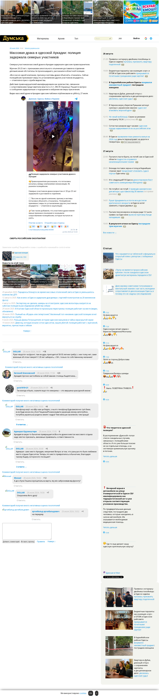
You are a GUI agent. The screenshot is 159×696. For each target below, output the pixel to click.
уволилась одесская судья (121, 98)
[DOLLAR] (6, 351)
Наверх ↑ (27, 331)
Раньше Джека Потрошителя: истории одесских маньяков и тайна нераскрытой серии (53, 320)
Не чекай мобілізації (118, 116)
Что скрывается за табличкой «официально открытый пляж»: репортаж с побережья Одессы (135, 256)
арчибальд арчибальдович (45, 511)
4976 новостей (17, 257)
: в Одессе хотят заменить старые (127, 204)
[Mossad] (6, 476)
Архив (61, 38)
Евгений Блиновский (24, 373)
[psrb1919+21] (9, 392)
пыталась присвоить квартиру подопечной (130, 63)
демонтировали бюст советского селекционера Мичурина (131, 181)
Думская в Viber (113, 573)
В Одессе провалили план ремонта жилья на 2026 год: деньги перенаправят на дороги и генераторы (46, 19)
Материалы (43, 38)
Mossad (17, 478)
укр (120, 38)
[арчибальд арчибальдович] (15, 509)
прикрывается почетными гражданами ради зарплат (129, 74)
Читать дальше (110, 456)
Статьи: (107, 248)
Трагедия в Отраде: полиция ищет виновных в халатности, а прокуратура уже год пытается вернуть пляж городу (16, 283)
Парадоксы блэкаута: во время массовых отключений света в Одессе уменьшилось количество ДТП (48, 293)
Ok (90, 693)
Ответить (17, 362)
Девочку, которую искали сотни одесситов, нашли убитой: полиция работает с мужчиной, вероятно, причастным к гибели (50, 324)
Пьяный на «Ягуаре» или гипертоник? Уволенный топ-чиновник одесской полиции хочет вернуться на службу (49, 315)
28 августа (108, 53)
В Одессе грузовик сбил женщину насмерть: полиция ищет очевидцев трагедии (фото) (43, 283)
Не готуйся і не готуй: (119, 189)
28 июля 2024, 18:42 (32, 478)
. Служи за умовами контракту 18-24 (127, 118)
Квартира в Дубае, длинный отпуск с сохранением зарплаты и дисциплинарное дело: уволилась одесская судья (15, 19)
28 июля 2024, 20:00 (34, 448)
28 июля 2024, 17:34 (46, 373)
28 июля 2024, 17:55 (48, 431)
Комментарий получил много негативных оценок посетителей (34, 367)
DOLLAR (17, 351)
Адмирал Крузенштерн (25, 431)
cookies (83, 693)
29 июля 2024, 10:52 (70, 511)
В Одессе (113, 136)
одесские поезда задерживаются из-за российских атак (130, 127)
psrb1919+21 (22, 387)
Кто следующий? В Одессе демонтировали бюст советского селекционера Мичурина (106, 20)
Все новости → (110, 232)
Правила (41, 541)
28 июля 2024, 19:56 (35, 492)
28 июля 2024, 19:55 (34, 406)
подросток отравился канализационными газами (123, 160)
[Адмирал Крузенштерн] (6, 436)
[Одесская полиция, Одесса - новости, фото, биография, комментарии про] (7, 260)
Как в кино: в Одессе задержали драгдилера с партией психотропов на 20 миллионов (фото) (48, 298)
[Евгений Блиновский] (6, 378)
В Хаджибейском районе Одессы (125, 82)
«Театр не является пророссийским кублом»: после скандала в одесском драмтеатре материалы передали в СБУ (133, 272)
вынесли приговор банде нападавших (130, 216)
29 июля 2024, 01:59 (39, 387)
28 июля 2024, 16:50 (32, 351)
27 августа (108, 151)
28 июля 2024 (14, 48)
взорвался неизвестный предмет (130, 83)
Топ (76, 38)
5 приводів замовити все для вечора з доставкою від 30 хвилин (130, 190)
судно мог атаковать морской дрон (128, 109)
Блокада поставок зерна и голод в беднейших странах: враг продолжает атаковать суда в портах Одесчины (75, 19)
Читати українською (32, 48)
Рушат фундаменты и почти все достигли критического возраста (128, 201)
